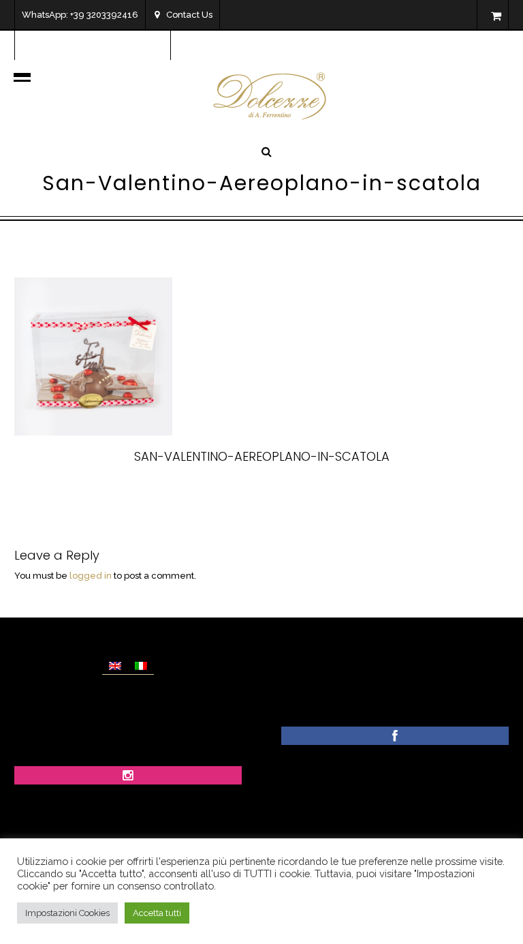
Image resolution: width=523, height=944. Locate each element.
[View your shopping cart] (496, 16)
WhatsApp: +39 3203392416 (80, 15)
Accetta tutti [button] (157, 913)
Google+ (357, 491)
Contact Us (189, 15)
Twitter (237, 491)
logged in (90, 575)
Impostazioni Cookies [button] (67, 913)
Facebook (178, 491)
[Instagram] (128, 777)
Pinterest (295, 491)
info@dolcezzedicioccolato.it (100, 45)
